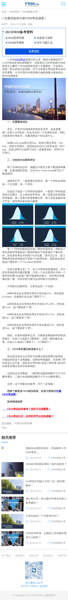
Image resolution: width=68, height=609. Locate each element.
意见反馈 (48, 555)
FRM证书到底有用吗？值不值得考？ (46, 464)
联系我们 (20, 555)
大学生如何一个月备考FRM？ (42, 515)
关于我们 (6, 555)
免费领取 (34, 51)
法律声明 (62, 555)
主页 (3, 11)
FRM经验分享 (30, 11)
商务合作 (34, 555)
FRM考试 (14, 11)
